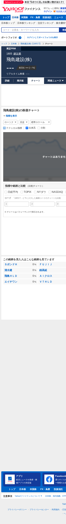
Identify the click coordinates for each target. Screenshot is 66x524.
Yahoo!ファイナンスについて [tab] (27, 496)
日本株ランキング (26, 23)
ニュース (58, 17)
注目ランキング (46, 23)
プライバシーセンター (39, 509)
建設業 (17, 53)
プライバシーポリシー (17, 509)
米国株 (24, 17)
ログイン (48, 11)
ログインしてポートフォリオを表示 (42, 37)
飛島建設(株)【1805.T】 (31, 44)
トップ (6, 17)
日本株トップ (8, 23)
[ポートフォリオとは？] (20, 37)
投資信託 (47, 17)
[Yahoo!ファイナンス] (21, 8)
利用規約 (55, 509)
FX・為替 (35, 17)
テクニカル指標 (14, 128)
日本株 (15, 17)
